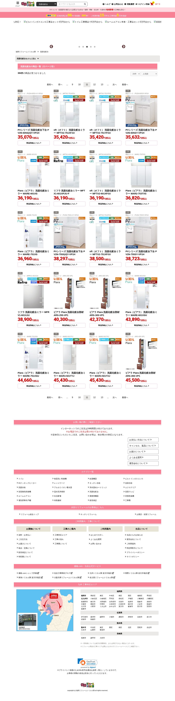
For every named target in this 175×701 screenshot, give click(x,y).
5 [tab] (95, 47)
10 (79, 84)
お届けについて (136, 452)
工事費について (61, 544)
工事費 (128, 500)
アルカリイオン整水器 (63, 487)
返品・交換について (26, 548)
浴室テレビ (129, 492)
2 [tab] (83, 47)
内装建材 (57, 500)
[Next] (123, 46)
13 (102, 84)
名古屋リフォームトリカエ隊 (101, 577)
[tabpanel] (87, 31)
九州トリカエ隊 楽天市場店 (101, 573)
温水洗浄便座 (59, 492)
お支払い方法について (139, 440)
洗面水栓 (22, 487)
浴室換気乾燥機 (24, 492)
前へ (60, 84)
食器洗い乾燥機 (60, 479)
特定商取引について (135, 548)
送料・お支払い (24, 535)
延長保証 (93, 500)
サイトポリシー (133, 557)
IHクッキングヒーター (27, 483)
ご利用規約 (131, 544)
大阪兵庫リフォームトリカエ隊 (67, 577)
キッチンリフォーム (88, 514)
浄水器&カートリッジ (98, 487)
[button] (87, 663)
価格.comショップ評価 (27, 573)
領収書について (24, 557)
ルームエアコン (24, 496)
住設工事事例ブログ (62, 573)
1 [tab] (80, 47)
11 (87, 84)
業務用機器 (94, 496)
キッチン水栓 (95, 483)
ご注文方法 (22, 539)
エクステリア (130, 487)
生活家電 (57, 496)
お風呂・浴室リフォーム (146, 514)
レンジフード (59, 483)
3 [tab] (87, 47)
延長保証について (25, 552)
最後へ (125, 84)
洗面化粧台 (22, 59)
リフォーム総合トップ (30, 514)
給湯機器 (93, 479)
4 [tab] (91, 47)
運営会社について (137, 463)
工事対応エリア (61, 535)
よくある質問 (135, 457)
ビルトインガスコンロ (134, 479)
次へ (115, 84)
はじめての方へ (97, 535)
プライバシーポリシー (136, 552)
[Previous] (51, 46)
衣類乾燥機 (129, 496)
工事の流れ (59, 539)
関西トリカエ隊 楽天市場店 (136, 573)
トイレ (21, 479)
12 (94, 84)
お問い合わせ (96, 544)
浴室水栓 (128, 483)
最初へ (50, 84)
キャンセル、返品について (141, 446)
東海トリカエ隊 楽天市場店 (29, 577)
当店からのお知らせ (135, 535)
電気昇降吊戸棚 (24, 500)
